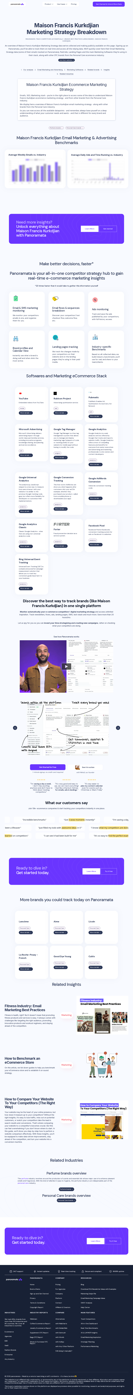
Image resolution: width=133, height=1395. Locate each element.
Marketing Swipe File (88, 1294)
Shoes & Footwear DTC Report (39, 1343)
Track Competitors (88, 1319)
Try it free (109, 871)
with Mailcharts (61, 1323)
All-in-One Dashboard (89, 1323)
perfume (24, 1178)
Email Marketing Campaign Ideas (93, 1298)
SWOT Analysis (86, 1303)
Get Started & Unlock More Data (109, 4)
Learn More (89, 229)
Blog (82, 1284)
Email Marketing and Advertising (50, 70)
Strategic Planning (88, 1342)
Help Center (85, 1307)
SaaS (6, 1345)
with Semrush (60, 1333)
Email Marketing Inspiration (91, 1337)
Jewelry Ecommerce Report (40, 1328)
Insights (107, 70)
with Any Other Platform (64, 1346)
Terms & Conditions (37, 1303)
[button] (49, 4)
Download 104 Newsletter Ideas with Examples (98, 1289)
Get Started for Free (47, 767)
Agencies (8, 1336)
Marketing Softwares (75, 70)
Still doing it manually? (63, 1351)
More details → (25, 413)
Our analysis (28, 70)
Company (59, 1294)
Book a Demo (35, 1289)
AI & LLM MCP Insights (89, 1333)
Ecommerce (9, 1332)
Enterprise (9, 1354)
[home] (17, 4)
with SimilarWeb (61, 1328)
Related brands (93, 70)
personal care (23, 1183)
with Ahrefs (59, 1337)
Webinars (33, 1319)
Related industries (66, 74)
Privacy (33, 1298)
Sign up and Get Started (39, 1294)
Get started (108, 229)
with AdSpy (59, 1342)
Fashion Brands (10, 1350)
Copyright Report (36, 1307)
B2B (6, 1341)
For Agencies (60, 1289)
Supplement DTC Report (39, 1333)
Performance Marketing (90, 1346)
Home (32, 1284)
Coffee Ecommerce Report (40, 1323)
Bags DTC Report (36, 1337)
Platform (58, 1298)
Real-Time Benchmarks (89, 1328)
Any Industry (9, 1359)
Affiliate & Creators (62, 1307)
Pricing (73, 4)
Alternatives (60, 1319)
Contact (58, 1303)
